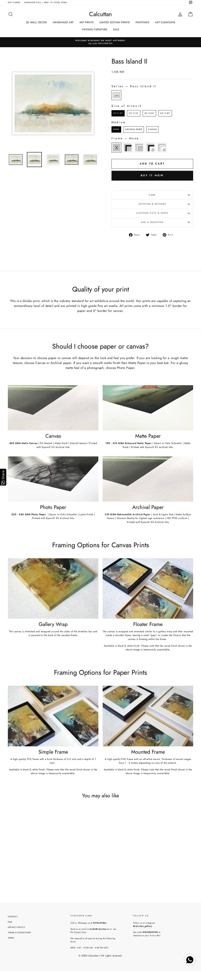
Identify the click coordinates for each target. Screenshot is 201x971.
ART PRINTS (86, 22)
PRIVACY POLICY (16, 927)
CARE (152, 195)
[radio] (116, 95)
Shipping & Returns (152, 204)
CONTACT (13, 916)
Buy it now (152, 175)
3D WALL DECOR (36, 22)
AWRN (11, 937)
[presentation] (49, 866)
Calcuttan (100, 14)
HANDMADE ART (63, 22)
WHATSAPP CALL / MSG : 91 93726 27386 (45, 2)
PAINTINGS (142, 22)
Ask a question (152, 222)
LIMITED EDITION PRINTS (115, 22)
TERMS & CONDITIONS (19, 932)
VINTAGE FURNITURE (94, 29)
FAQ (10, 921)
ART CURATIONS (165, 22)
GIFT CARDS (14, 2)
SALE (116, 29)
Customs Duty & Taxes (152, 213)
